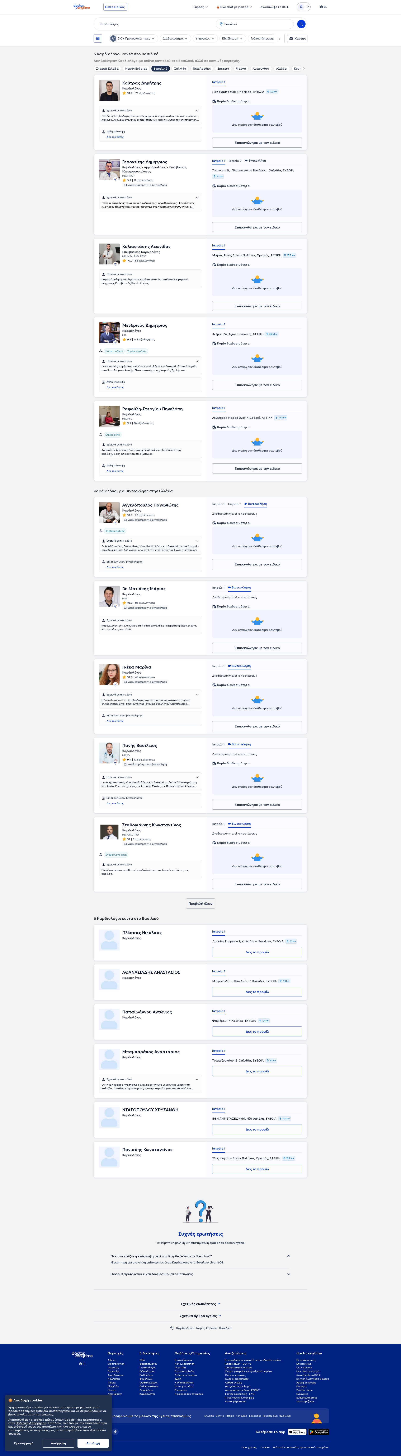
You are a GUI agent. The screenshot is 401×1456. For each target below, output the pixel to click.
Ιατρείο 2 (234, 161)
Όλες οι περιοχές (235, 1375)
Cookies (265, 1447)
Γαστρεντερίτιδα (184, 1371)
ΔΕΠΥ (178, 1378)
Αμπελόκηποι (116, 1375)
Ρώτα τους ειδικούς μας (239, 1397)
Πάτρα (112, 1382)
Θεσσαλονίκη (116, 1363)
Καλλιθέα (114, 1378)
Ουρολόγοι (146, 1390)
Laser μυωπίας (184, 1386)
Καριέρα (301, 1386)
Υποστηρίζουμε (305, 1401)
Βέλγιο (220, 1415)
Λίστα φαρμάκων (235, 1401)
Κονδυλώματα (183, 1360)
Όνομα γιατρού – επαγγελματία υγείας (249, 1371)
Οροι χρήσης (249, 1447)
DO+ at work (304, 1367)
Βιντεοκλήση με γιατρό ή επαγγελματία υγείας (253, 1360)
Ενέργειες (302, 1393)
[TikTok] (115, 1431)
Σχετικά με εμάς (306, 1360)
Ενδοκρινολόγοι (149, 1386)
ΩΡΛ (142, 1360)
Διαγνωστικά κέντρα (238, 1386)
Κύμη (297, 68)
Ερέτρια (223, 68)
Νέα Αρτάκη (202, 68)
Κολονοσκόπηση (184, 1363)
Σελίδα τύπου (304, 1390)
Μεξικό (230, 1415)
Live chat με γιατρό (307, 1371)
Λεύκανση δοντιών (186, 1375)
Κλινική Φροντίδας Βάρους (312, 1378)
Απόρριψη (58, 1443)
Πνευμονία (181, 1390)
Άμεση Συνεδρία (306, 1382)
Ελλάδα (209, 1415)
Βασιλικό (160, 68)
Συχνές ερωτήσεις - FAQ (240, 1393)
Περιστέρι (113, 1371)
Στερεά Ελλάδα (107, 68)
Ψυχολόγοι (146, 1378)
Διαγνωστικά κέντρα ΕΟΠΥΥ (242, 1390)
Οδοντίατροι (147, 1371)
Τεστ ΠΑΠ (180, 1367)
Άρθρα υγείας (233, 1382)
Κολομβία (241, 1415)
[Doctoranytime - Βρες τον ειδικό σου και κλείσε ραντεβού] (171, 1328)
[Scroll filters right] (277, 38)
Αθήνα (112, 1360)
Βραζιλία (285, 1415)
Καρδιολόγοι (185, 1328)
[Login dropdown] (304, 7)
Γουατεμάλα (270, 1415)
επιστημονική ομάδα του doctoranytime (218, 1243)
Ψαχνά (241, 68)
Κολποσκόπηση (184, 1382)
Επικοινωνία (304, 1363)
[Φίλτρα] (98, 38)
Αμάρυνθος (261, 68)
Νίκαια (112, 1390)
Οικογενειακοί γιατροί (238, 1367)
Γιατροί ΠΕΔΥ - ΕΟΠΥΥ (238, 1363)
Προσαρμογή (23, 1443)
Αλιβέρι (281, 68)
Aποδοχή (93, 1443)
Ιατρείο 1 (218, 82)
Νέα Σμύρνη (115, 1393)
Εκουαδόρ (255, 1415)
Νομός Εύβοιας (136, 68)
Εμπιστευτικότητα (306, 1397)
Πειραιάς (113, 1367)
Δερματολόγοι (148, 1363)
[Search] (301, 24)
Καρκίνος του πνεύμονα (189, 1393)
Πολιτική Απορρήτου (31, 1423)
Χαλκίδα (180, 68)
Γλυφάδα (113, 1386)
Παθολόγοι (146, 1375)
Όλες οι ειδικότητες (237, 1378)
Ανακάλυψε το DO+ (308, 1375)
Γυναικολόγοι (148, 1367)
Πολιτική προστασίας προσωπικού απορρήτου (301, 1447)
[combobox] (153, 24)
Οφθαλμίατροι (148, 1382)
